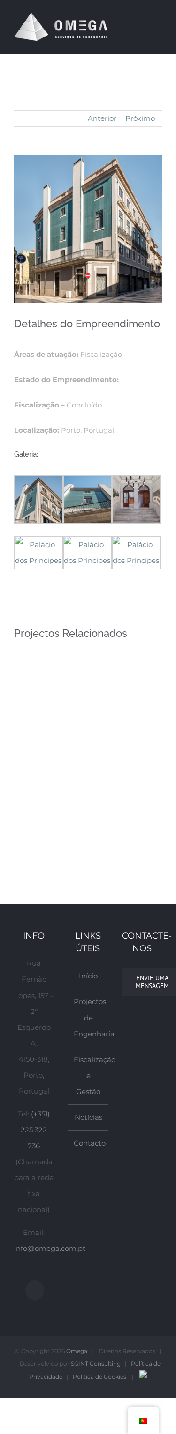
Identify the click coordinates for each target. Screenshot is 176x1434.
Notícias (88, 1117)
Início (88, 975)
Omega (76, 1350)
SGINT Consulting (96, 1363)
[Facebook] (34, 1290)
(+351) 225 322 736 (35, 1129)
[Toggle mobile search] (141, 26)
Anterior (102, 118)
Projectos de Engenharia (88, 1017)
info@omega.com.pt (49, 1248)
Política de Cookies (99, 1376)
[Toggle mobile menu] (158, 26)
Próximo (140, 118)
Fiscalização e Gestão (88, 1075)
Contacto (88, 1142)
